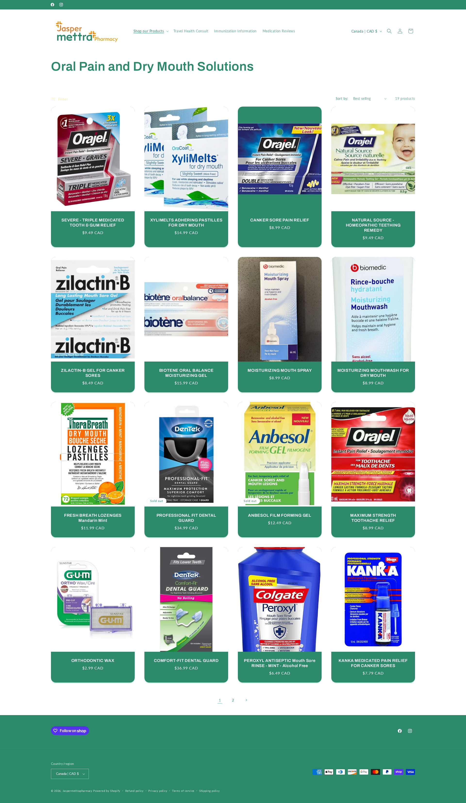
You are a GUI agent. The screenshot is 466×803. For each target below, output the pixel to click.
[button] (151, 31)
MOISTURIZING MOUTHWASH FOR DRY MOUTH (373, 373)
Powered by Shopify (106, 790)
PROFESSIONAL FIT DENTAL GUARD (186, 518)
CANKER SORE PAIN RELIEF (279, 220)
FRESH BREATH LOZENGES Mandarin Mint (93, 518)
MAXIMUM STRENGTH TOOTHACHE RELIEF (373, 518)
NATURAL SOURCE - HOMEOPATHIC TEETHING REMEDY (373, 225)
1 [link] (220, 700)
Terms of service (183, 790)
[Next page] (246, 700)
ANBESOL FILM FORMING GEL (279, 515)
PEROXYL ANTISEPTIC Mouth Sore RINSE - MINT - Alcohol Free (280, 663)
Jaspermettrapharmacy (77, 790)
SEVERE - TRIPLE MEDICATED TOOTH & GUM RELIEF (92, 223)
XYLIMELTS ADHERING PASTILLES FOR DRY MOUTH (186, 223)
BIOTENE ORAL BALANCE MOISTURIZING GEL (186, 373)
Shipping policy (209, 790)
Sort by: (342, 98)
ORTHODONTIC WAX (93, 661)
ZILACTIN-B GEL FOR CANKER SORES (93, 373)
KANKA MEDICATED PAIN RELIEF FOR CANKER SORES (373, 663)
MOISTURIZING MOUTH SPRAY (280, 370)
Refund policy (134, 790)
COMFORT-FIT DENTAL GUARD (186, 661)
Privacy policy (157, 790)
